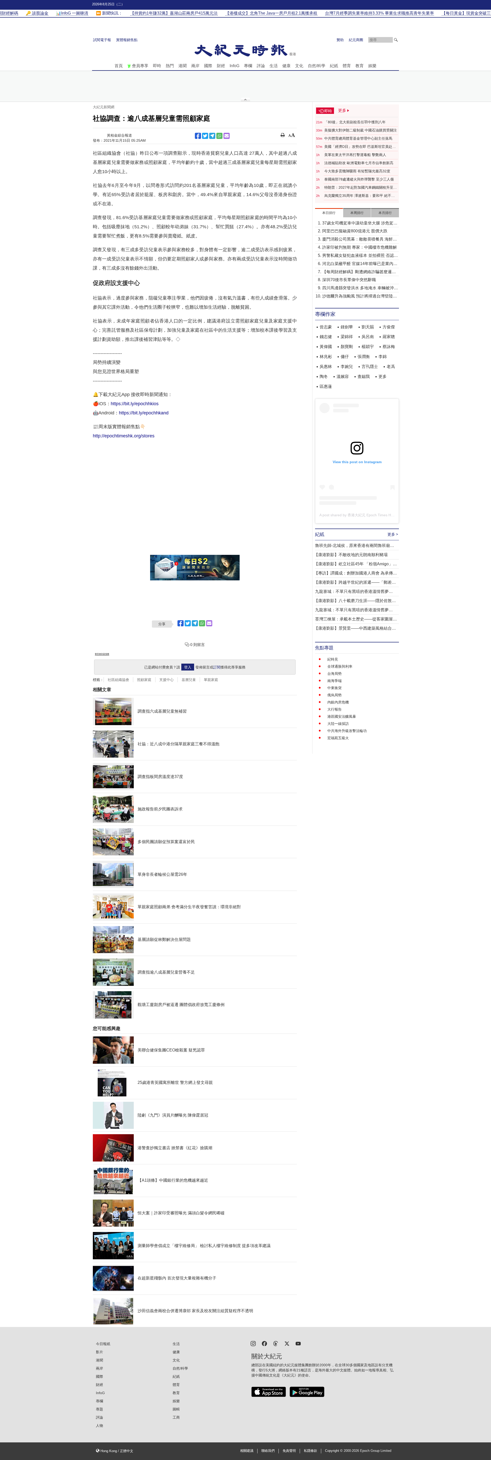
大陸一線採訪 (338, 724)
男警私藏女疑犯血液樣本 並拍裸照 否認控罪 (360, 256)
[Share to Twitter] (205, 136)
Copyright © (334, 1451)
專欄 (248, 66)
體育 (347, 66)
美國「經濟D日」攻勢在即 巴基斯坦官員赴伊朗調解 (360, 147)
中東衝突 (334, 688)
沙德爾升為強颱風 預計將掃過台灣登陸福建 (359, 296)
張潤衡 (364, 356)
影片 (99, 1352)
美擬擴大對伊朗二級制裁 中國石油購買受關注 (360, 130)
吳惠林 (326, 366)
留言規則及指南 (102, 654)
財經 (221, 66)
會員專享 (140, 66)
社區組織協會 (118, 680)
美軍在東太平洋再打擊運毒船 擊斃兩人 (355, 155)
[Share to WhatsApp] (219, 136)
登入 (187, 667)
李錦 (382, 356)
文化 (299, 66)
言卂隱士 (370, 366)
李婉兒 (347, 366)
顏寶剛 (347, 346)
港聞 (182, 66)
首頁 (119, 66)
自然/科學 (316, 66)
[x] (287, 1343)
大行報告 (334, 709)
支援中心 (166, 680)
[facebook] (264, 1343)
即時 (157, 66)
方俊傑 (389, 327)
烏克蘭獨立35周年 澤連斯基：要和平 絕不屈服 (359, 196)
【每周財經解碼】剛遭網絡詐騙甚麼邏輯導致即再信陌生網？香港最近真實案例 (359, 272)
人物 (99, 1425)
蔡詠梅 (389, 346)
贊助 (340, 40)
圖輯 (176, 1409)
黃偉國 (326, 346)
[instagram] (253, 1343)
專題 (99, 1409)
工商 (176, 1417)
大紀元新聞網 (103, 107)
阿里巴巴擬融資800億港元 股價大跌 (354, 231)
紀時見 (332, 659)
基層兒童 (189, 680)
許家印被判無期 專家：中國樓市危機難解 (359, 247)
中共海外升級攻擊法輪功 (347, 731)
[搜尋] (396, 40)
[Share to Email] (227, 136)
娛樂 (372, 66)
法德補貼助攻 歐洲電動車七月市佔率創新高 (358, 163)
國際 (208, 66)
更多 (382, 376)
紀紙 (334, 66)
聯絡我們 (268, 1451)
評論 (261, 66)
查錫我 (364, 376)
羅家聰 (389, 336)
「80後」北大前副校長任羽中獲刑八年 (355, 122)
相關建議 (246, 1451)
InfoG (234, 66)
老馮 (391, 366)
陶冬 (324, 376)
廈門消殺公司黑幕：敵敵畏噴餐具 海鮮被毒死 (359, 239)
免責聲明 (289, 1451)
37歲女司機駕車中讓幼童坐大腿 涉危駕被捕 (359, 223)
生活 (274, 66)
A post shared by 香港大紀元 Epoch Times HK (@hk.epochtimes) (371, 515)
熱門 (170, 66)
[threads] (276, 1343)
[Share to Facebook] (198, 136)
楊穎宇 (368, 346)
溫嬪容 (343, 376)
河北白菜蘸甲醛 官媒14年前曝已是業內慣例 (359, 264)
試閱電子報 (102, 40)
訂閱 (216, 667)
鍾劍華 (347, 327)
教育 (359, 66)
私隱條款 (310, 1451)
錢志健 (326, 336)
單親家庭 (211, 680)
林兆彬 (326, 356)
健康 (286, 66)
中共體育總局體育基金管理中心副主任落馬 (358, 138)
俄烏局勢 (334, 695)
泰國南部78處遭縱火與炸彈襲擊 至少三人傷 (359, 179)
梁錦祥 (347, 336)
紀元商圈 (356, 40)
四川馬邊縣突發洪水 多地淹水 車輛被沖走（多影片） (360, 288)
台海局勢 (334, 674)
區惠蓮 (326, 386)
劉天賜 (368, 327)
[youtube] (298, 1343)
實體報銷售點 (127, 40)
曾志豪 (326, 327)
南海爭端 (334, 681)
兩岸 (195, 66)
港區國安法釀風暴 (341, 716)
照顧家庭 (144, 680)
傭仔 (345, 356)
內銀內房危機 (338, 702)
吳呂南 (368, 336)
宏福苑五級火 (338, 738)
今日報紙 (103, 1344)
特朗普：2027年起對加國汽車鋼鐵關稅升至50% (358, 187)
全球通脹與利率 (339, 666)
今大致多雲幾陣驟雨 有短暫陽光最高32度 (357, 171)
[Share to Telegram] (212, 136)
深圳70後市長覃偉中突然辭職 (349, 280)
